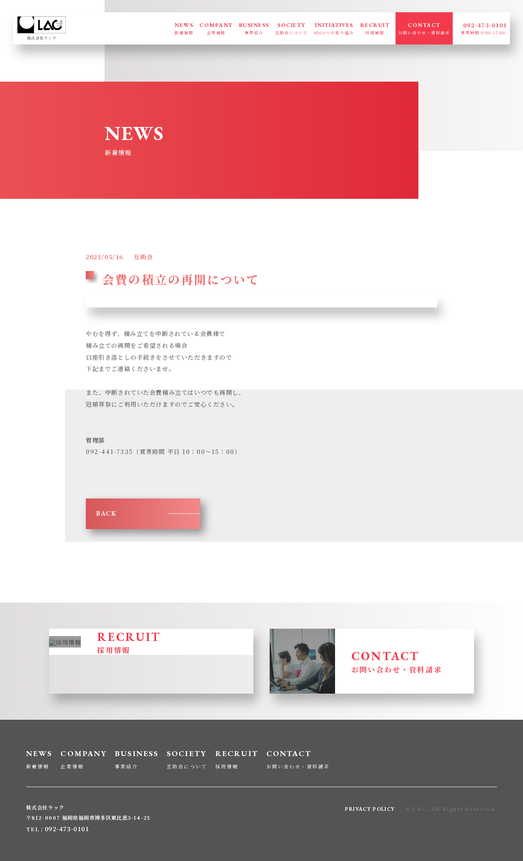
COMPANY (215, 28)
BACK (106, 513)
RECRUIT (374, 28)
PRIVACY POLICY (370, 808)
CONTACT (424, 28)
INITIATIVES (334, 28)
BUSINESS (254, 28)
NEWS (183, 28)
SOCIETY (291, 28)
